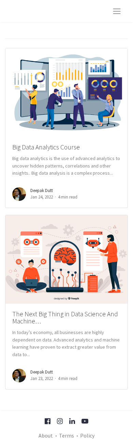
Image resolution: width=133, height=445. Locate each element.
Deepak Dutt (41, 190)
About (46, 435)
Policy (87, 435)
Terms (66, 435)
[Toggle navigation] (116, 11)
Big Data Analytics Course (46, 147)
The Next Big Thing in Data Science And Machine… (65, 317)
